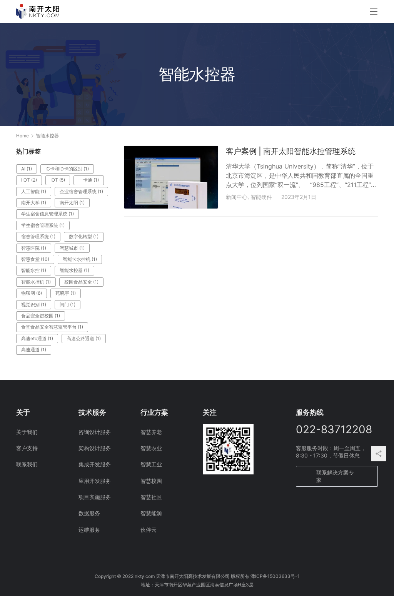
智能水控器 (74, 270)
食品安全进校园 (40, 316)
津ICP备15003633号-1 (275, 576)
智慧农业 (151, 448)
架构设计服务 (94, 448)
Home (22, 136)
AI (26, 169)
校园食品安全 (81, 282)
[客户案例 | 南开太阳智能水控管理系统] (171, 177)
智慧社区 (151, 497)
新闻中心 (236, 197)
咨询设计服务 (94, 432)
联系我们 (27, 464)
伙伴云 (148, 529)
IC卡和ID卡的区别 (67, 169)
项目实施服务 (94, 497)
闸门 (67, 304)
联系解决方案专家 (335, 476)
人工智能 (33, 191)
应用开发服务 (94, 480)
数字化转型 (83, 236)
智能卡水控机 (80, 259)
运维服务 (89, 529)
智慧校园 (151, 480)
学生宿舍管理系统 (43, 225)
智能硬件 (261, 197)
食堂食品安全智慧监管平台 (52, 327)
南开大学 (33, 202)
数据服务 (89, 513)
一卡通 (88, 180)
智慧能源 (151, 513)
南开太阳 (72, 202)
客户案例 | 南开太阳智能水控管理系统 (291, 151)
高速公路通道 (84, 338)
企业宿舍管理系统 (81, 191)
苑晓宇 (65, 293)
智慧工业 (151, 464)
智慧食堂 (35, 259)
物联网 (31, 293)
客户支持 (27, 448)
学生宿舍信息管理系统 (47, 214)
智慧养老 (151, 432)
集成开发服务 (94, 464)
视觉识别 (33, 304)
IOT (57, 180)
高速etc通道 (37, 338)
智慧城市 (72, 248)
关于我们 (27, 432)
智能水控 (33, 270)
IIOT (29, 180)
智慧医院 (33, 248)
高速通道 (33, 349)
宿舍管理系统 (38, 236)
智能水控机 (36, 282)
